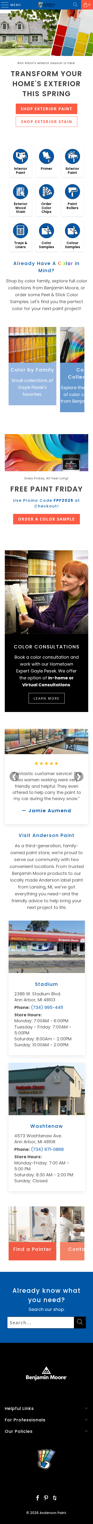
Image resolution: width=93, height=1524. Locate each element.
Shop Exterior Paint (46, 108)
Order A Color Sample (46, 519)
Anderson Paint (53, 1512)
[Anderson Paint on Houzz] (54, 1498)
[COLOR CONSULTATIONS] (46, 592)
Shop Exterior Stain (46, 121)
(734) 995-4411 (47, 1007)
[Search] (75, 5)
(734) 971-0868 (47, 1149)
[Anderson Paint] (46, 5)
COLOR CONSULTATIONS (46, 646)
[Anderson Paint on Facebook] (37, 1498)
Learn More (47, 698)
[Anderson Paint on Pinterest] (46, 1498)
